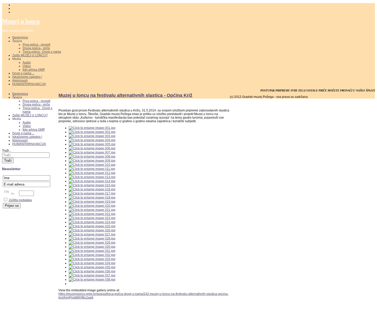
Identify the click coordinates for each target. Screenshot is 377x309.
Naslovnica (20, 37)
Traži (8, 160)
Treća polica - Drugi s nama (42, 52)
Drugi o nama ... (23, 73)
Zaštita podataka (20, 200)
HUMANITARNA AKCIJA (29, 84)
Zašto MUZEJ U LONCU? (30, 55)
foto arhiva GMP (34, 69)
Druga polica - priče (36, 48)
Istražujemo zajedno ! (27, 77)
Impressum (20, 80)
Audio (27, 62)
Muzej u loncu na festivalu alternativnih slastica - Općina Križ (125, 95)
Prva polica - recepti (36, 44)
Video (27, 66)
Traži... (6, 150)
